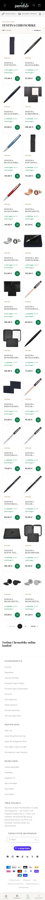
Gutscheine (9, 794)
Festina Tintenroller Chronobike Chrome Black (12, 454)
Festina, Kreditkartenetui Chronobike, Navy (11, 405)
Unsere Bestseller (12, 767)
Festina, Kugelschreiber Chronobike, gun (32, 64)
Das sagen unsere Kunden (16, 747)
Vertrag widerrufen (13, 716)
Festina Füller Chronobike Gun (32, 503)
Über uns (8, 731)
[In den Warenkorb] (17, 78)
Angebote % (10, 778)
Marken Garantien (12, 710)
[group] (22, 14)
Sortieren (37, 30)
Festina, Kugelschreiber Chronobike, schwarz (32, 356)
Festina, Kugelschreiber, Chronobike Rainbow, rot (11, 210)
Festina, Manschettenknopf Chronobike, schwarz (12, 600)
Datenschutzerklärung (15, 884)
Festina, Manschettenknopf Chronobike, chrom (32, 600)
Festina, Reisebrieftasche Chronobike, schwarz (12, 308)
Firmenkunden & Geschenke (16, 689)
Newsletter (9, 673)
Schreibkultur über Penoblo (16, 752)
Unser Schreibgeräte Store (16, 742)
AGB (34, 880)
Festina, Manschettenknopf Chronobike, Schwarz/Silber (12, 259)
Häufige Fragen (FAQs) (14, 683)
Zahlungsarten (11, 700)
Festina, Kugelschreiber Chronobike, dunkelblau (11, 113)
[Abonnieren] (35, 840)
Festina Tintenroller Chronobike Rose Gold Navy (32, 308)
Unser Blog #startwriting (15, 736)
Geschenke (9, 789)
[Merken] (18, 39)
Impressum (27, 880)
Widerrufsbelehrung (32, 884)
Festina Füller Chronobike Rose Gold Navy (32, 405)
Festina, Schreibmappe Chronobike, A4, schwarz (33, 113)
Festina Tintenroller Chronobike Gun (12, 503)
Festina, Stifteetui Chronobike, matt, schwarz (32, 161)
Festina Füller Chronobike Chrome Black (32, 454)
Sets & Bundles (11, 783)
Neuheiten (9, 773)
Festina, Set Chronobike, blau (32, 259)
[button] (5, 5)
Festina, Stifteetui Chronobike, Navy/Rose (11, 64)
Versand (8, 694)
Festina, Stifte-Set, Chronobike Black (11, 551)
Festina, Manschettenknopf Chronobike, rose (32, 210)
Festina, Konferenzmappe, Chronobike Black (11, 356)
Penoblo (17, 880)
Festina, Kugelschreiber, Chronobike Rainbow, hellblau (11, 161)
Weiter (33, 626)
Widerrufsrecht (11, 705)
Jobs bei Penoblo (12, 678)
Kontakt (8, 667)
